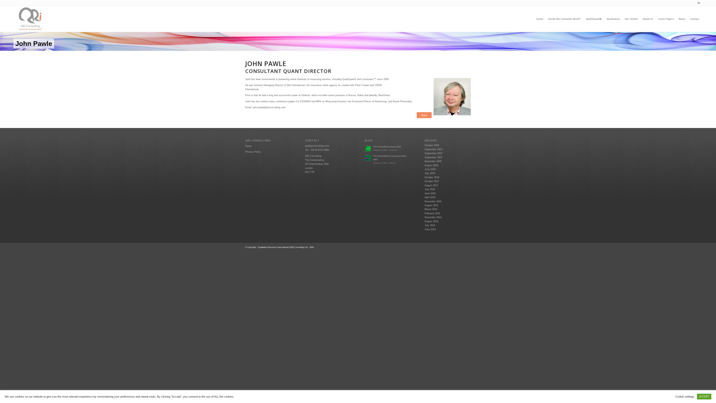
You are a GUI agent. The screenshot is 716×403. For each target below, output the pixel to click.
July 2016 (430, 189)
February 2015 (432, 213)
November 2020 (433, 161)
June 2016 (430, 193)
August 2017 (431, 185)
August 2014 (431, 221)
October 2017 (432, 181)
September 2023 (433, 149)
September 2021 (433, 157)
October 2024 (432, 145)
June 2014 (430, 229)
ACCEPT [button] (704, 396)
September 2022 (433, 153)
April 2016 (430, 197)
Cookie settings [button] (684, 396)
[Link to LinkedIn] (699, 3)
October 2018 (432, 177)
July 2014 (430, 225)
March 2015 (431, 209)
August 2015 (431, 205)
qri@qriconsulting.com (317, 145)
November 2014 (433, 217)
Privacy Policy (253, 151)
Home (248, 146)
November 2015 (433, 201)
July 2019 (430, 173)
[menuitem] (540, 19)
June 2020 (430, 169)
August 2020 (431, 165)
